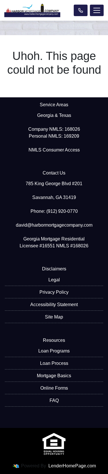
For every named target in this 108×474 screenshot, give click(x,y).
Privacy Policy (54, 292)
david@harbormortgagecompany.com (54, 225)
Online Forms (54, 388)
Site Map (54, 316)
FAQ (54, 400)
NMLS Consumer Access (54, 149)
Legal (54, 279)
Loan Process (54, 363)
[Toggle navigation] (97, 10)
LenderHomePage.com (72, 465)
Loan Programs (54, 350)
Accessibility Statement (54, 304)
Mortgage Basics (54, 375)
